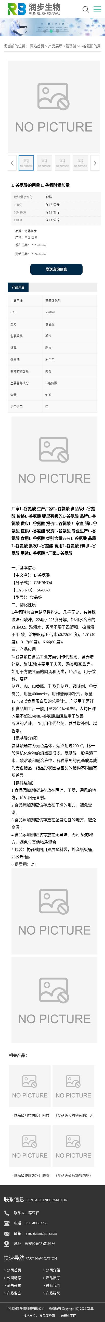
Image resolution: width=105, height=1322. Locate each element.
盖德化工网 (68, 1316)
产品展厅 (55, 46)
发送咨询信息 (56, 269)
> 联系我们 (51, 1285)
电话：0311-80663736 (30, 1223)
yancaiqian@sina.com (41, 1233)
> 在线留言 (12, 1293)
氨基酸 (70, 46)
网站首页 (37, 46)
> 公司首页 (12, 1270)
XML (90, 1308)
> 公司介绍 (51, 1270)
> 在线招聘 (51, 1293)
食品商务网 (47, 1316)
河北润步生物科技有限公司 (26, 1308)
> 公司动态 (12, 1278)
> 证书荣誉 (12, 1285)
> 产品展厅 (51, 1278)
